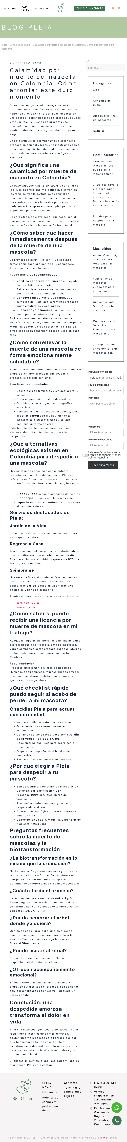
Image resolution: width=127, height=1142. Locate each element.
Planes (39, 8)
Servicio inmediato (89, 8)
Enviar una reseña (103, 465)
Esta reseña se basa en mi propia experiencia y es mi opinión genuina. (104, 455)
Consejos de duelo (19, 44)
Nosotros (10, 8)
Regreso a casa (27, 607)
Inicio (4, 44)
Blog (96, 89)
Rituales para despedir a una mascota (103, 220)
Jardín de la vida (28, 602)
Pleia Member (25, 8)
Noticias (99, 130)
